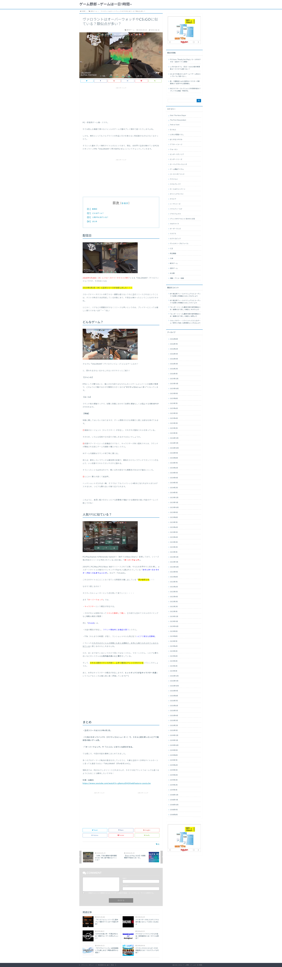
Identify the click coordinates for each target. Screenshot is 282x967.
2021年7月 (173, 641)
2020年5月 (174, 711)
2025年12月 (174, 379)
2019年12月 (174, 735)
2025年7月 (174, 404)
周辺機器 (173, 254)
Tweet (95, 830)
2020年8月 (174, 696)
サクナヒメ (174, 179)
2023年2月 (174, 547)
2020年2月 (174, 726)
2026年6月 (174, 349)
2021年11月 (174, 622)
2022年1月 (173, 612)
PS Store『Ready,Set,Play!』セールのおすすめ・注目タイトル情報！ (185, 61)
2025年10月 (174, 389)
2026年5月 (174, 354)
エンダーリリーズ (176, 159)
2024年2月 (174, 488)
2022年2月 (174, 607)
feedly (147, 835)
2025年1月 (173, 433)
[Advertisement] (120, 103)
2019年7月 (173, 760)
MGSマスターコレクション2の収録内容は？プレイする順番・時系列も (185, 90)
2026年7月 (174, 344)
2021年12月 (174, 617)
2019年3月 (174, 780)
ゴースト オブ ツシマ (177, 174)
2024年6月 (174, 468)
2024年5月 (174, 473)
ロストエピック (175, 239)
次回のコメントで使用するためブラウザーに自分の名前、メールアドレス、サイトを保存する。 (121, 893)
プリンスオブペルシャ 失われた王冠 (182, 219)
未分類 (172, 273)
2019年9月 (174, 750)
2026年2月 (174, 369)
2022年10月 (174, 567)
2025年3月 (174, 423)
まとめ (94, 221)
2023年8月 (174, 517)
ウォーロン (174, 150)
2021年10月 (174, 626)
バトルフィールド (176, 209)
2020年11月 (174, 681)
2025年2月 (174, 428)
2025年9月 (174, 394)
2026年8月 (174, 339)
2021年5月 (173, 651)
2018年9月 (174, 810)
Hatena (95, 835)
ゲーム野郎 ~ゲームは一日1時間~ (105, 4)
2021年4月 (174, 656)
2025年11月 (174, 384)
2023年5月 (174, 532)
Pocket (121, 835)
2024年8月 (174, 458)
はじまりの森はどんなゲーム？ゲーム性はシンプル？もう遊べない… (185, 75)
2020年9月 (174, 691)
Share (121, 830)
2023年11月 (174, 503)
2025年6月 (174, 408)
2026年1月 (174, 374)
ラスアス (173, 234)
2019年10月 (174, 745)
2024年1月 (174, 493)
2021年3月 (173, 661)
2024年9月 (174, 453)
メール (125, 886)
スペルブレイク (175, 184)
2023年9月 (174, 513)
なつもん (173, 130)
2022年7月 (174, 582)
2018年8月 (174, 815)
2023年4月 (174, 537)
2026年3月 (174, 364)
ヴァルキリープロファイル (179, 244)
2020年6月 (174, 706)
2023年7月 (174, 522)
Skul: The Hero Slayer (178, 115)
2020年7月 (174, 701)
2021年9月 (174, 631)
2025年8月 (174, 399)
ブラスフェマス (175, 214)
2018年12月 (174, 795)
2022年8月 (174, 577)
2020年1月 (174, 730)
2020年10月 (174, 686)
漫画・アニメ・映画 (177, 278)
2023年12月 (174, 498)
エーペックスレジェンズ (178, 164)
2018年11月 (174, 800)
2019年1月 (173, 790)
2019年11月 (174, 740)
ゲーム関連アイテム (177, 169)
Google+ (147, 830)
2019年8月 (174, 755)
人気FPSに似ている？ (100, 217)
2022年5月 (174, 592)
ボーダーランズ (175, 229)
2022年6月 (174, 587)
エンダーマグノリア (177, 154)
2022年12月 (174, 557)
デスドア (173, 199)
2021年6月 (174, 646)
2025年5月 (174, 413)
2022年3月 (174, 602)
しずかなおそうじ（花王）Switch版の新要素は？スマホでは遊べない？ (185, 68)
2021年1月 (173, 671)
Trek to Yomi (174, 125)
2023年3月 (174, 542)
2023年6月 (174, 527)
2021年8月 (174, 636)
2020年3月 (174, 721)
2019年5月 (174, 770)
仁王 (171, 249)
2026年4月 (174, 359)
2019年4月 (174, 775)
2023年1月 (173, 552)
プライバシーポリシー (87, 965)
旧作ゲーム (174, 268)
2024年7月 (174, 463)
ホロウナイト (174, 224)
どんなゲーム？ (98, 213)
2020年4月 (174, 716)
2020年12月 (174, 676)
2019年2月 (174, 785)
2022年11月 (174, 562)
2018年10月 (174, 805)
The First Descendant (178, 120)
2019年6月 (174, 765)
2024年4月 (174, 478)
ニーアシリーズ (175, 204)
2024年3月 (174, 483)
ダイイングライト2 (176, 194)
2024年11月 (174, 443)
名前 (124, 878)
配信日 (94, 209)
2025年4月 (174, 418)
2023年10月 (174, 508)
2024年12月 (174, 438)
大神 (171, 259)
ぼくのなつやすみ (176, 140)
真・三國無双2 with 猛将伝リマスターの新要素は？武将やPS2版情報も (185, 82)
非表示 (125, 203)
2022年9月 (174, 572)
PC (158, 844)
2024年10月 (174, 448)
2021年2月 (173, 666)
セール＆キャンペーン (177, 189)
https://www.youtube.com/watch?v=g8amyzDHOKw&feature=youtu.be (117, 783)
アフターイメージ (176, 145)
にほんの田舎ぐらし (177, 135)
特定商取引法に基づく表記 (106, 965)
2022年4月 (174, 597)
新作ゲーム (174, 263)
